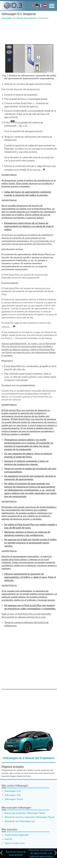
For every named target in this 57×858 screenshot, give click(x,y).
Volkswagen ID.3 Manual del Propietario (19, 18)
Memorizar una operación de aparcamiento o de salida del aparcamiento (41, 853)
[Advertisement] (28, 32)
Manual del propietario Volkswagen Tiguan (25, 813)
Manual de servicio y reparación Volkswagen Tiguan (29, 817)
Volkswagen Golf (13, 795)
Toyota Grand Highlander (17, 835)
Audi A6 (8, 839)
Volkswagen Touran (14, 799)
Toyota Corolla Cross (15, 843)
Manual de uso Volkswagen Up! (20, 821)
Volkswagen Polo (13, 791)
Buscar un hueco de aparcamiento (16, 853)
